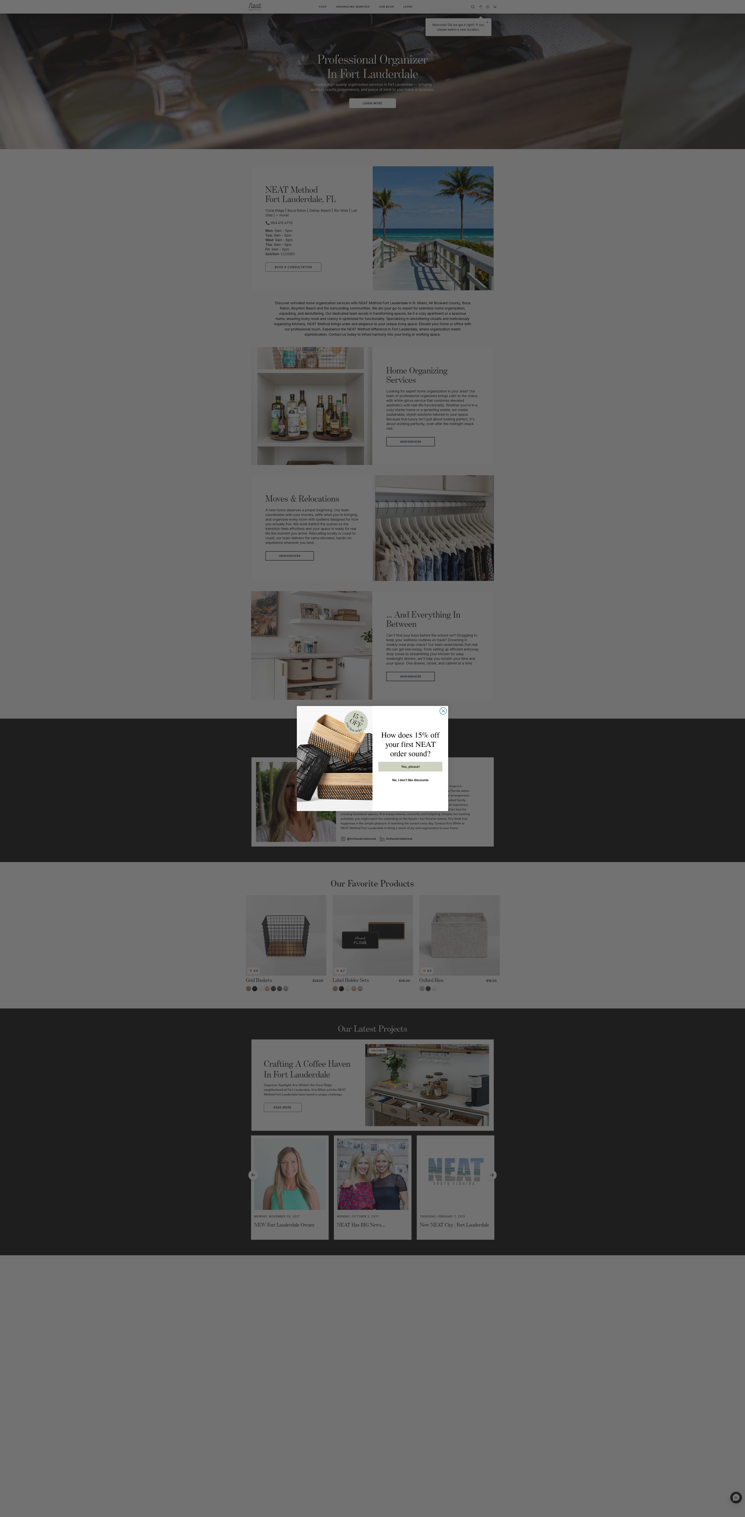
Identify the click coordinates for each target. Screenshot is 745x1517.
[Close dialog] (443, 711)
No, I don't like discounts (410, 780)
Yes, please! (410, 767)
